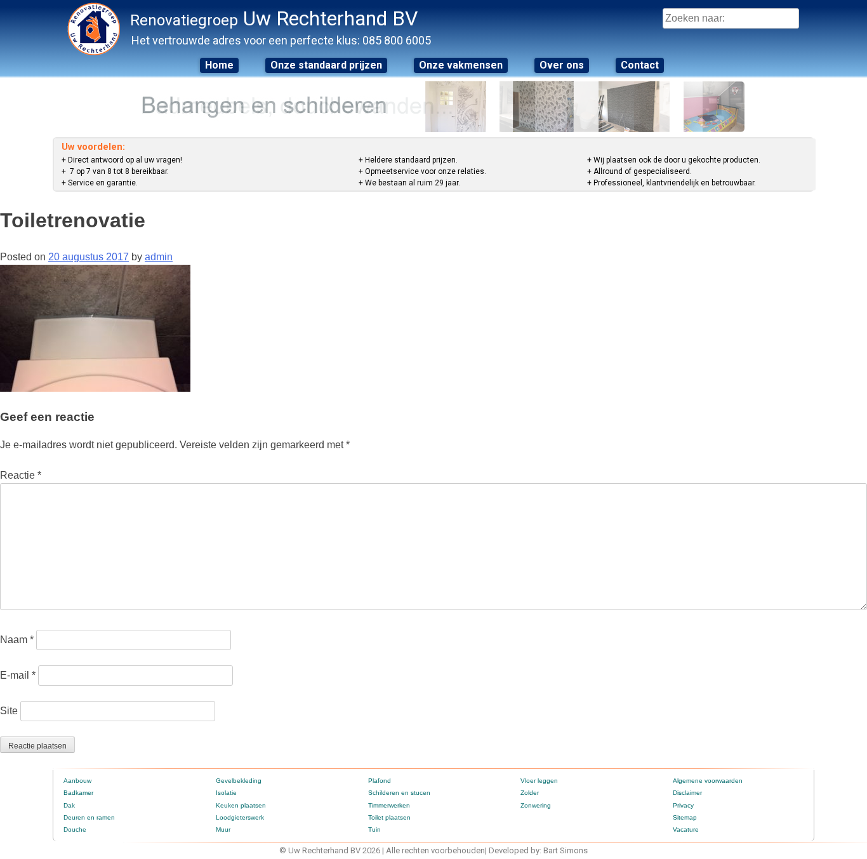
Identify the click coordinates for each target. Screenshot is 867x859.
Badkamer (78, 792)
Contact (640, 65)
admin (159, 256)
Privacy (683, 805)
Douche (74, 829)
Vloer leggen (539, 780)
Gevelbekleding (238, 780)
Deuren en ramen (89, 817)
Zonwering (535, 805)
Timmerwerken (389, 805)
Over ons (561, 65)
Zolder (529, 792)
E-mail (18, 675)
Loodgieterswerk (240, 817)
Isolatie (226, 792)
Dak (69, 805)
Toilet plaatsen (389, 817)
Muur (223, 829)
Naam (17, 639)
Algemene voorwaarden (708, 780)
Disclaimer (687, 792)
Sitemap (685, 817)
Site (9, 710)
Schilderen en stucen (399, 792)
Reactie (20, 475)
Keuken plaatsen (241, 805)
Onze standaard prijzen (326, 65)
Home (219, 65)
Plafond (379, 780)
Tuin (374, 829)
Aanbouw (77, 780)
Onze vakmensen (461, 65)
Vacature (686, 829)
